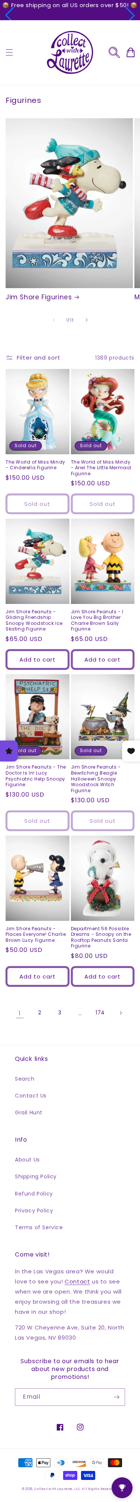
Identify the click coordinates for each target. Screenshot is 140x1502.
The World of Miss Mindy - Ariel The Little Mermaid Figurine (101, 468)
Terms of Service (39, 1227)
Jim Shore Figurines (39, 297)
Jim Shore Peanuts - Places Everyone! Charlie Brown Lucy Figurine (36, 934)
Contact (77, 1281)
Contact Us (31, 1095)
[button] (9, 15)
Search (25, 1079)
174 (100, 1012)
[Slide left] (54, 320)
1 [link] (20, 1013)
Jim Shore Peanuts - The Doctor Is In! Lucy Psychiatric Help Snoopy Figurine (36, 775)
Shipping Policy (36, 1176)
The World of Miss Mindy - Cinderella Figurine (35, 465)
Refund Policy (34, 1193)
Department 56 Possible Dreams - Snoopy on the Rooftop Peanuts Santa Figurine (101, 937)
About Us (27, 1159)
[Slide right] (86, 320)
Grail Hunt (29, 1112)
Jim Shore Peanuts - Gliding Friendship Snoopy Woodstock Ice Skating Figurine (34, 620)
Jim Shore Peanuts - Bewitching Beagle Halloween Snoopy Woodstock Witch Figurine (96, 778)
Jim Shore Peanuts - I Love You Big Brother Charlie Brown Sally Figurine (97, 620)
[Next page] (120, 1013)
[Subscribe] (116, 1397)
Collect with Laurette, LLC (57, 1489)
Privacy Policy (34, 1210)
